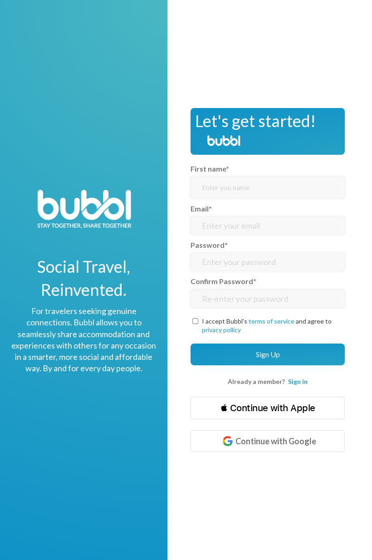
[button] (267, 408)
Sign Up (268, 354)
